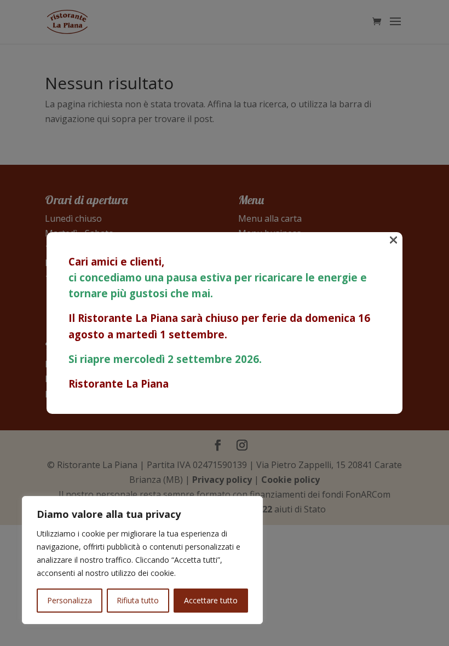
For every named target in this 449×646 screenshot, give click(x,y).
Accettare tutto (211, 600)
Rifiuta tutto (138, 600)
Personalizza (69, 600)
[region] (142, 560)
